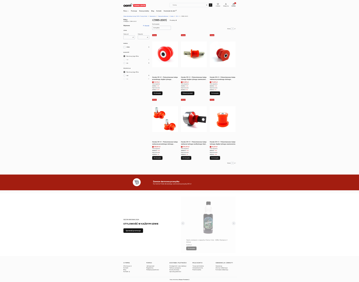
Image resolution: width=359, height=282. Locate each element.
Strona (228, 28)
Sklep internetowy (179, 279)
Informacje (126, 266)
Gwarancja (219, 266)
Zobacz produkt (188, 93)
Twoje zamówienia (198, 266)
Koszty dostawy (174, 270)
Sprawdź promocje (133, 231)
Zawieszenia (152, 16)
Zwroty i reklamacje (221, 268)
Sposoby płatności (175, 271)
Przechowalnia (196, 270)
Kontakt (125, 268)
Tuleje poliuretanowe (163, 16)
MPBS (128, 47)
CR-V (177, 16)
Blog (124, 270)
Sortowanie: (155, 24)
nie (127, 63)
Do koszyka (157, 93)
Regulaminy (149, 268)
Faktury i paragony (175, 268)
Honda (172, 16)
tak (127, 59)
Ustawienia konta (197, 268)
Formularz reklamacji (222, 270)
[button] (210, 5)
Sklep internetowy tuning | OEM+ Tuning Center (135, 16)
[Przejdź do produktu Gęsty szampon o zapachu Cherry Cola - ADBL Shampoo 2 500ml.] (208, 217)
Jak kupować (150, 266)
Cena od (125, 34)
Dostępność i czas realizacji (177, 266)
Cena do (140, 34)
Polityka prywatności (152, 270)
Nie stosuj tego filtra (132, 56)
